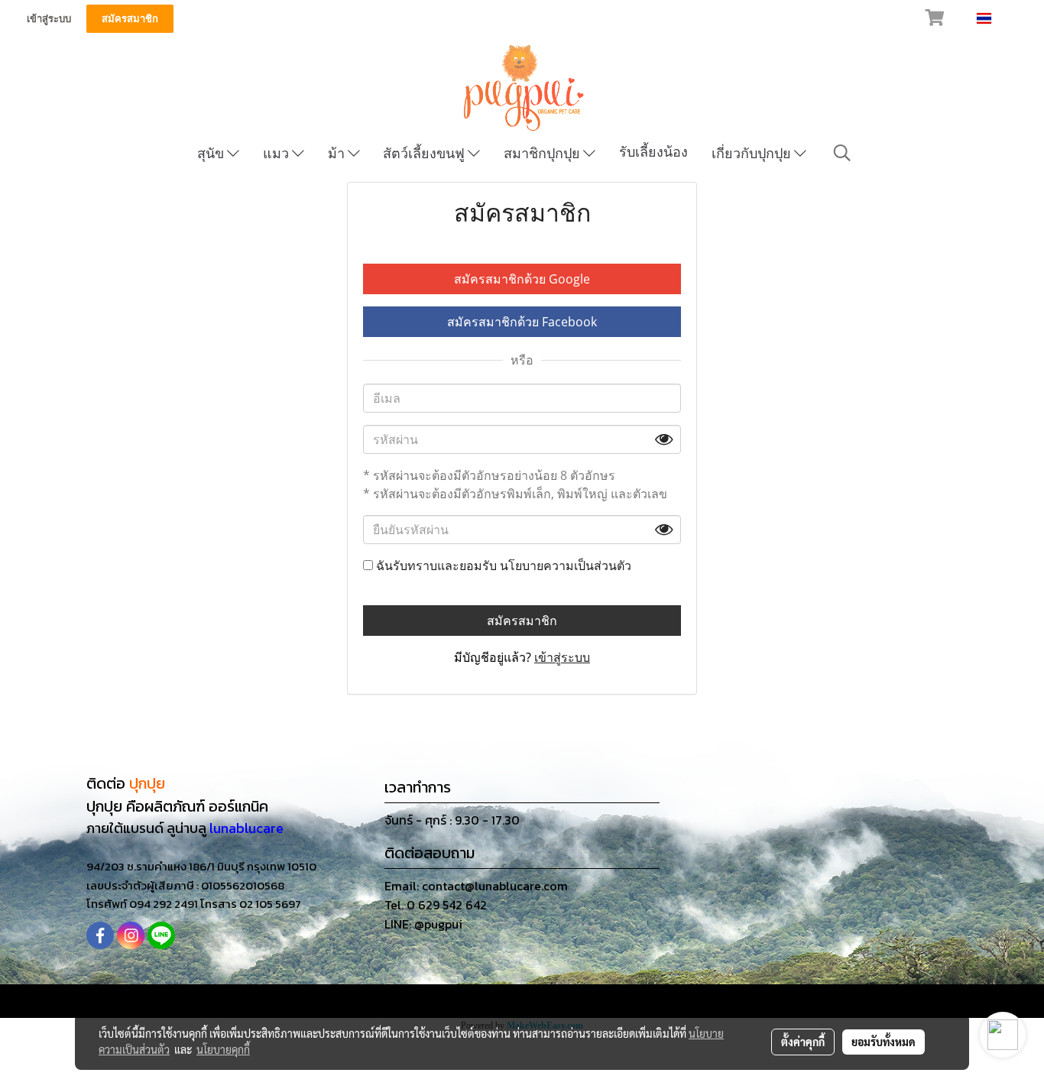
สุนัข (212, 153)
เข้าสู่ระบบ (49, 18)
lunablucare (246, 828)
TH (1001, 18)
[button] (842, 152)
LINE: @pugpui (423, 924)
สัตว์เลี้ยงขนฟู (425, 153)
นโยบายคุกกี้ (223, 1049)
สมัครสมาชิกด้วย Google (522, 279)
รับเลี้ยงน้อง (653, 152)
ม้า (338, 153)
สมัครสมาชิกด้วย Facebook (522, 321)
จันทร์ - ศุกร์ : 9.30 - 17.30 (452, 820)
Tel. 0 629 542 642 (435, 905)
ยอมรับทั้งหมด (883, 1041)
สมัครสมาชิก (130, 18)
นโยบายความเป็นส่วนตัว (565, 565)
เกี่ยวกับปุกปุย (753, 153)
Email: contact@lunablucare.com (476, 886)
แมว (277, 153)
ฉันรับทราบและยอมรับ (502, 565)
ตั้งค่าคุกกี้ (803, 1041)
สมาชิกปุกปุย (543, 153)
